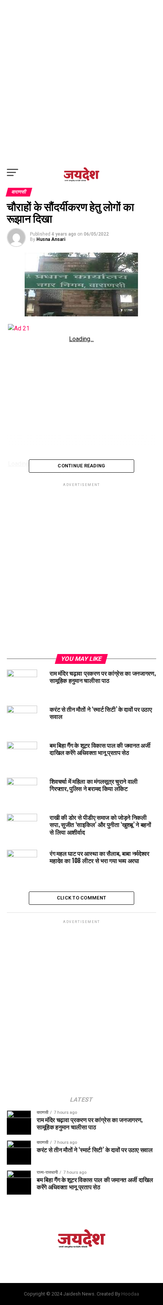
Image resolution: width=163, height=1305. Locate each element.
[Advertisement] (81, 81)
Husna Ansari (50, 239)
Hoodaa (130, 1294)
